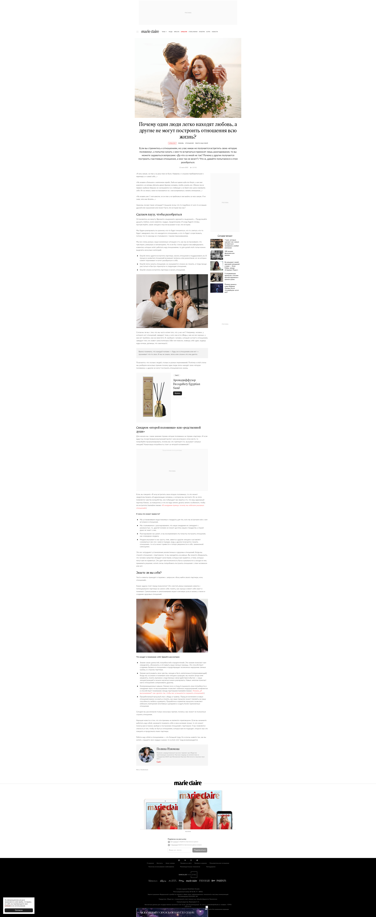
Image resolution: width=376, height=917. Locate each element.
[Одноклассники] (191, 860)
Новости (215, 31)
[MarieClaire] (150, 31)
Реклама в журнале (200, 863)
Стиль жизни (193, 31)
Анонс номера (170, 863)
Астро (208, 31)
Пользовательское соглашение (219, 863)
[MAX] (179, 860)
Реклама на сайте (186, 863)
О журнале (150, 863)
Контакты (160, 863)
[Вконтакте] (185, 860)
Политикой (175, 844)
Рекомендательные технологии (190, 866)
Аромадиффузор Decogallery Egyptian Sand (186, 384)
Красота (176, 31)
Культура (202, 31)
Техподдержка (210, 866)
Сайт (159, 762)
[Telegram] (197, 860)
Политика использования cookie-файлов (161, 866)
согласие (175, 841)
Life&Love (184, 31)
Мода (170, 31)
